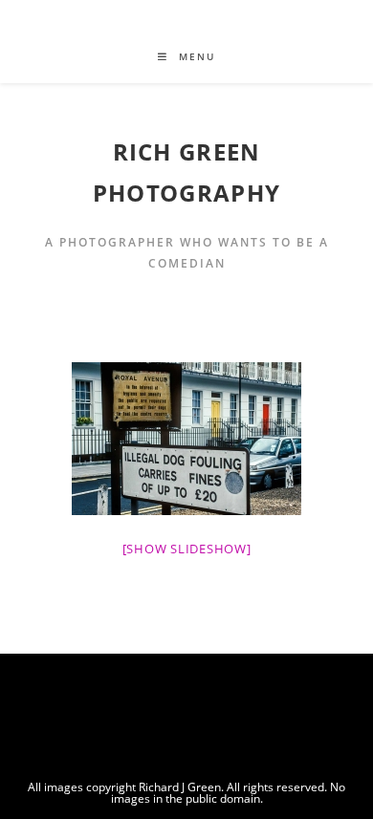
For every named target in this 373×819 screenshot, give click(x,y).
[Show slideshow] (187, 548)
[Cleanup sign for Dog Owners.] (186, 438)
